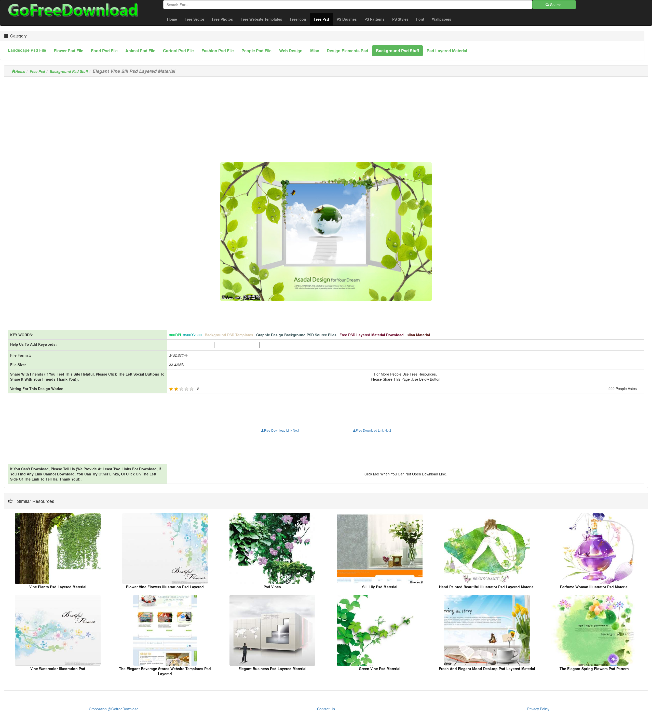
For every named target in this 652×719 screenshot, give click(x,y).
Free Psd (323, 19)
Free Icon (298, 19)
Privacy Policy (538, 708)
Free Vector (194, 19)
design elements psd (347, 51)
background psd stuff (397, 51)
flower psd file (68, 51)
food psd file (104, 51)
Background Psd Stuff (69, 71)
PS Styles (400, 19)
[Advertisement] (326, 116)
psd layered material (447, 51)
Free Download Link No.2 (373, 430)
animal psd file (140, 51)
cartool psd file (178, 51)
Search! (556, 4)
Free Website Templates (261, 19)
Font (420, 19)
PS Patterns (374, 19)
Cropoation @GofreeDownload (114, 708)
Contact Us (326, 708)
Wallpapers (441, 19)
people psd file (256, 51)
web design (291, 51)
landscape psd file (27, 50)
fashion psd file (217, 51)
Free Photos (222, 19)
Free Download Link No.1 (282, 430)
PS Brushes (347, 19)
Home (172, 19)
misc (314, 51)
